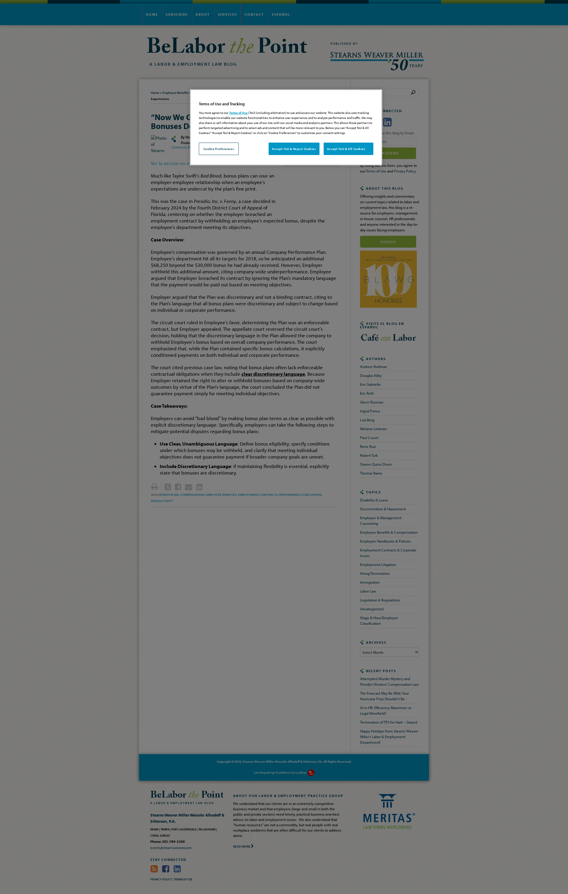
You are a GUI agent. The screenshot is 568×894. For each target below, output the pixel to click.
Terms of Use (238, 112)
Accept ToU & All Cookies (348, 148)
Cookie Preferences (219, 148)
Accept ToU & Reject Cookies (294, 148)
